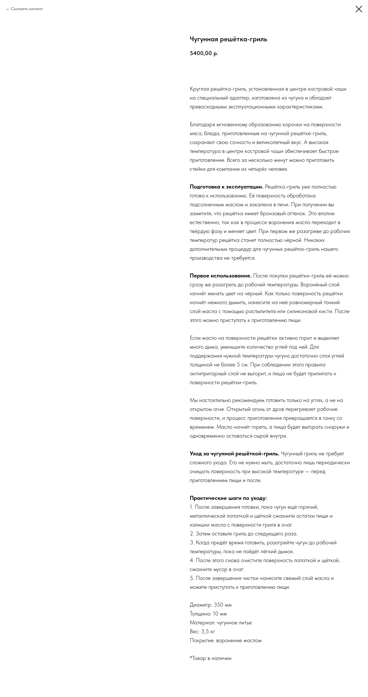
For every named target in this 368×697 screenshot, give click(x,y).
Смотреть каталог (27, 8)
